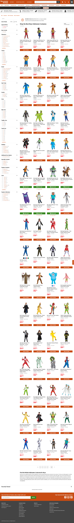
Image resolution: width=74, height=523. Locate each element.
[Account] (68, 2)
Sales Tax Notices (22, 511)
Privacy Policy (51, 504)
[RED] (26, 258)
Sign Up (33, 497)
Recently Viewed (5, 487)
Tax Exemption (21, 513)
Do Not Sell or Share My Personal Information (57, 510)
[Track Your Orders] (62, 2)
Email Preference (22, 516)
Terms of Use (51, 506)
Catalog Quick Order (4, 504)
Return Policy (21, 508)
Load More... (4, 48)
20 (51, 467)
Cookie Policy (51, 511)
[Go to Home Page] (1, 15)
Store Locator (36, 506)
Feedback (73, 262)
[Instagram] (68, 497)
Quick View (26, 189)
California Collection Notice (54, 507)
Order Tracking (21, 507)
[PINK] (53, 285)
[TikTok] (71, 497)
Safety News (51, 508)
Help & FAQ (21, 506)
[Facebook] (65, 497)
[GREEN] (28, 258)
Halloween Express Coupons (6, 506)
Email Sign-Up (3, 507)
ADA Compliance (21, 514)
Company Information (37, 504)
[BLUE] (25, 258)
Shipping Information (22, 510)
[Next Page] (54, 467)
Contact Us (21, 504)
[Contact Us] (65, 2)
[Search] (58, 2)
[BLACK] (23, 258)
